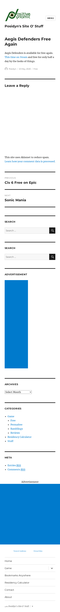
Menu (50, 18)
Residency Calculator (19, 436)
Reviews (15, 432)
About (8, 597)
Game (11, 416)
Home (8, 561)
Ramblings (16, 428)
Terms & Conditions (20, 551)
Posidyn (12, 69)
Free (35, 69)
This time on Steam (16, 57)
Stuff (10, 441)
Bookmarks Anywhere (18, 575)
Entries (14, 465)
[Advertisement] (17, 324)
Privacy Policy (38, 551)
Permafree (16, 424)
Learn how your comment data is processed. (30, 161)
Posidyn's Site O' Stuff (24, 26)
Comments (16, 469)
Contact (9, 589)
